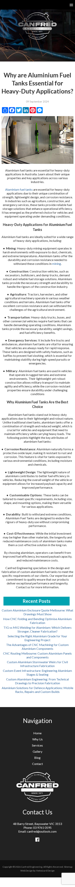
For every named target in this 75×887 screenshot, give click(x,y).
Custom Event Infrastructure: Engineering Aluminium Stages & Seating (37, 672)
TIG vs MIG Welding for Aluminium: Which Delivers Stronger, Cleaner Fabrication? (37, 629)
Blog (37, 757)
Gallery (37, 751)
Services (37, 745)
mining (56, 263)
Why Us (37, 739)
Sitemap (68, 866)
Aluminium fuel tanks (19, 189)
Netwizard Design (45, 870)
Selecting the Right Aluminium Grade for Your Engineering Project (37, 638)
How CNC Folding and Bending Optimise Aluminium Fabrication (37, 620)
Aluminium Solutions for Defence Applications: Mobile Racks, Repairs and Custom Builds (37, 689)
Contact (37, 764)
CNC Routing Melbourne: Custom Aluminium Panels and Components (37, 655)
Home (37, 733)
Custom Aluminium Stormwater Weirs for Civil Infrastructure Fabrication (37, 664)
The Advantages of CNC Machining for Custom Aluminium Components (37, 646)
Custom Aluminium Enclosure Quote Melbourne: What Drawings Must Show (37, 612)
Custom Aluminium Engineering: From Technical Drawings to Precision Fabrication (37, 681)
